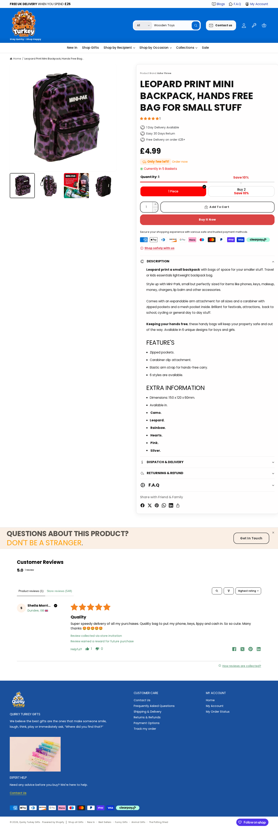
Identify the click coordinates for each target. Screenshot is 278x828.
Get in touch (251, 538)
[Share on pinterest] (250, 649)
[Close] (273, 533)
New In (91, 822)
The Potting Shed (158, 822)
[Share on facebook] (234, 650)
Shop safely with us (159, 248)
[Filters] (229, 590)
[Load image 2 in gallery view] (49, 185)
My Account (259, 4)
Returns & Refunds (147, 717)
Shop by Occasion (154, 47)
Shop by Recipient (118, 47)
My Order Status (218, 712)
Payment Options (147, 723)
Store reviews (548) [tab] (59, 591)
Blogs (221, 4)
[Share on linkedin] (258, 649)
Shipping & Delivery (147, 712)
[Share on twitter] (242, 649)
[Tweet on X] (149, 505)
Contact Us (142, 700)
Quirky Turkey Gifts (30, 822)
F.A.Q (237, 4)
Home (17, 58)
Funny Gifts (121, 822)
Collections (185, 47)
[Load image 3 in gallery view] (76, 185)
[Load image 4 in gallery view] (103, 185)
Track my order (145, 729)
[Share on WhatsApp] (163, 505)
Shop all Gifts (75, 822)
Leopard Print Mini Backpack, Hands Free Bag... (54, 58)
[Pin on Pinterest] (156, 505)
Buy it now (207, 219)
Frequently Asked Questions (154, 706)
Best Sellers (105, 822)
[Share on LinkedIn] (171, 505)
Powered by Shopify (53, 822)
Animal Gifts (138, 822)
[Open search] (217, 590)
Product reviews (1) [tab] (31, 591)
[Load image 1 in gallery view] (22, 185)
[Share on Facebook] (142, 505)
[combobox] (177, 25)
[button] (264, 25)
